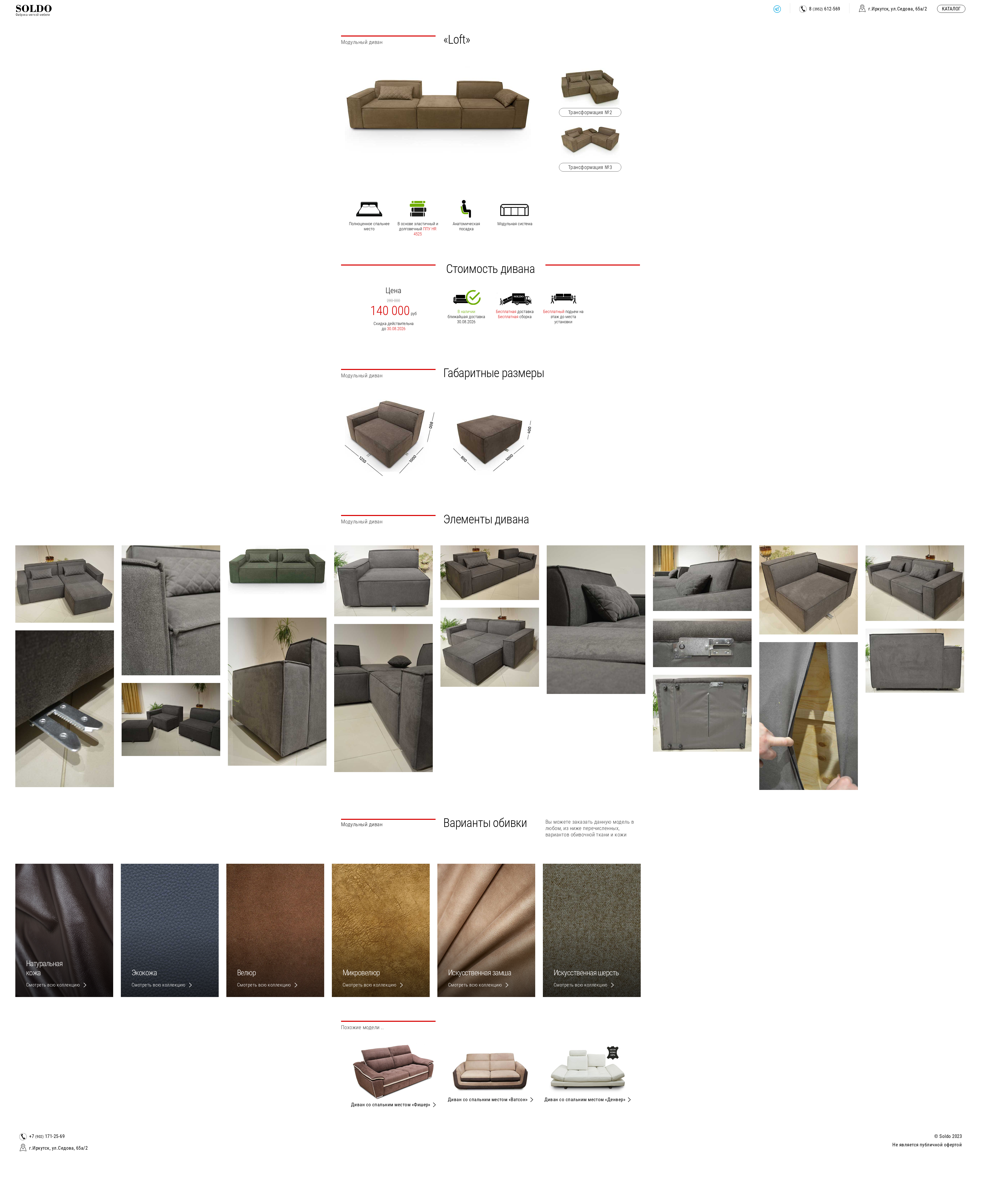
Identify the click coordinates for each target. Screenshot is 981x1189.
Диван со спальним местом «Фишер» (390, 1105)
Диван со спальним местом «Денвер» (585, 1099)
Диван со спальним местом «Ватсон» (488, 1099)
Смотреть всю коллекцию (53, 985)
